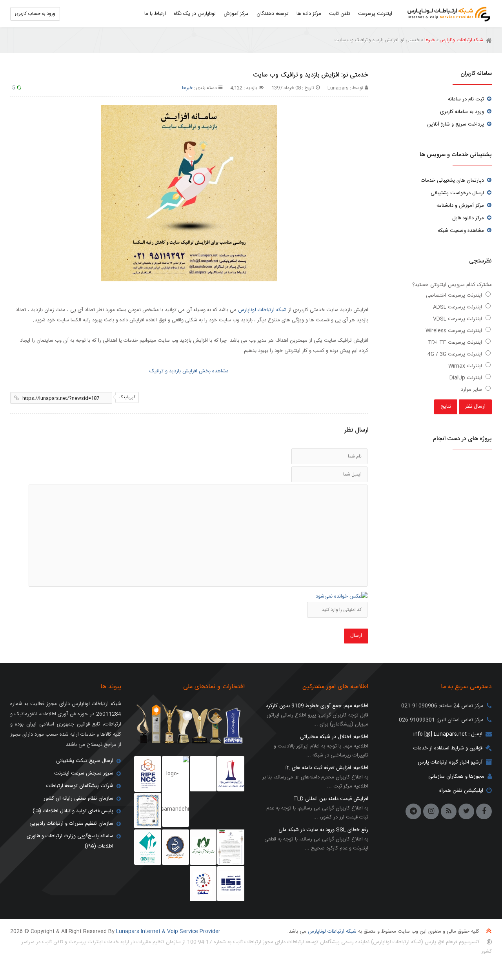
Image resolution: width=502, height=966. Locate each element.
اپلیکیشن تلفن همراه (461, 790)
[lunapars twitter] (466, 811)
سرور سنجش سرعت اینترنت (83, 773)
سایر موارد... (470, 389)
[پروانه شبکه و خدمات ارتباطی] (230, 847)
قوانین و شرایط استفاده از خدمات (447, 748)
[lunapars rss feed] (449, 811)
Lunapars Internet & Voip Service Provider (168, 931)
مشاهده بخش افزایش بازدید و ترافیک (189, 371)
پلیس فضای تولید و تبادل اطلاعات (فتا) (73, 811)
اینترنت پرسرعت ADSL (458, 307)
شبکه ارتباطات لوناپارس (447, 14)
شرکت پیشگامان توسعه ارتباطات (79, 786)
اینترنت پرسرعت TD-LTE (455, 342)
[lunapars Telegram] (413, 811)
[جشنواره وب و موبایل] (230, 773)
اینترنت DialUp (466, 378)
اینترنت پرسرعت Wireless (455, 330)
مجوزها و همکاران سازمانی (456, 776)
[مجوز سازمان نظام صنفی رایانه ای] (203, 847)
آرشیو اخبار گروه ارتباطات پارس (450, 762)
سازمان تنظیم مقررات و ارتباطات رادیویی (71, 823)
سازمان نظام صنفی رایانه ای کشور (78, 798)
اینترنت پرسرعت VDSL (458, 319)
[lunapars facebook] (484, 811)
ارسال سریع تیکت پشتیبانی (84, 760)
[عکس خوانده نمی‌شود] (341, 596)
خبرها (429, 40)
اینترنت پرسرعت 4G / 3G (455, 354)
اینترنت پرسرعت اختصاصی (455, 295)
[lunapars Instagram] (431, 811)
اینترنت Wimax (466, 366)
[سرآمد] (175, 847)
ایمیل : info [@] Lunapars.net (447, 734)
